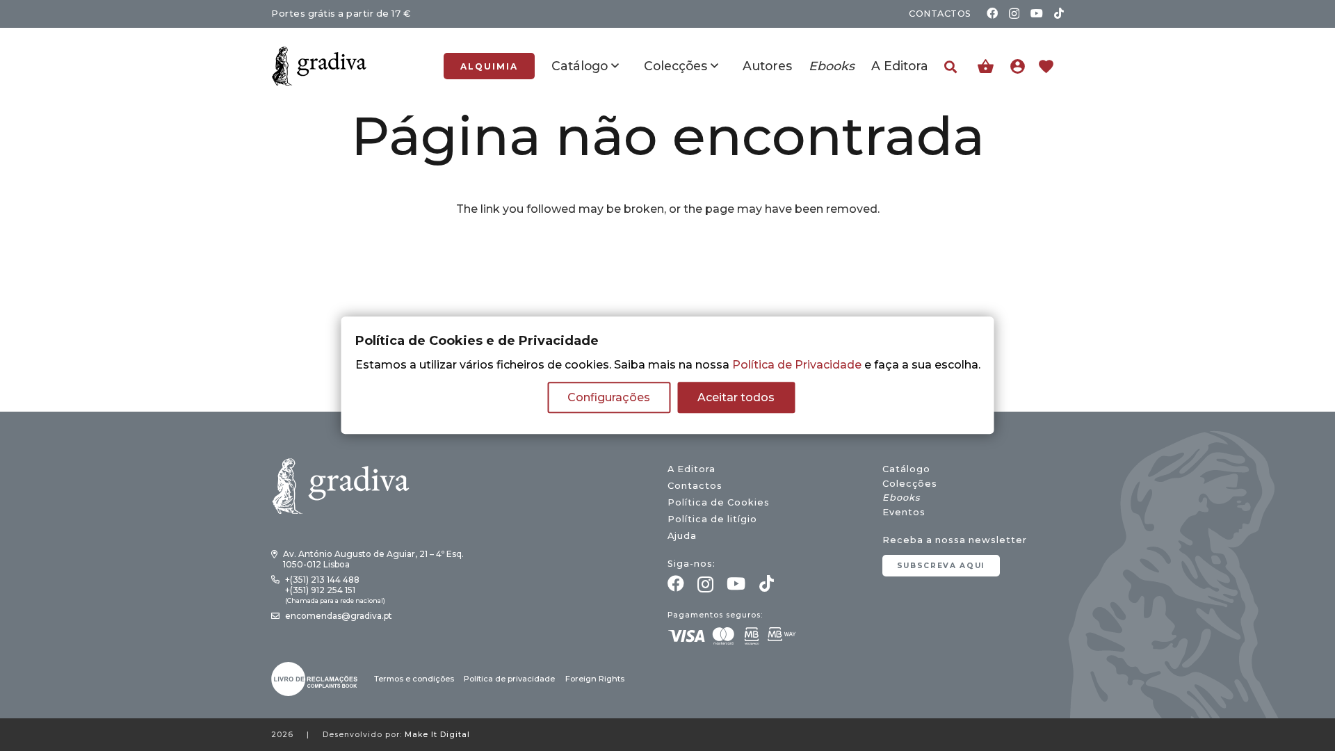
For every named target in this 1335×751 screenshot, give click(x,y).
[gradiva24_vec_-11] (319, 66)
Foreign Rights (594, 679)
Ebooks (901, 497)
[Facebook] (992, 13)
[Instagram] (1014, 14)
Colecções (909, 483)
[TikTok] (1059, 13)
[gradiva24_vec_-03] (314, 679)
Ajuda (682, 536)
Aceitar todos (736, 398)
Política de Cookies (719, 502)
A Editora (691, 469)
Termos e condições (414, 679)
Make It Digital (437, 734)
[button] (950, 67)
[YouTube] (1036, 13)
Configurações (608, 398)
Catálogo (906, 469)
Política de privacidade (509, 679)
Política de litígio (712, 519)
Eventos (903, 512)
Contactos (695, 486)
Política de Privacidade (796, 365)
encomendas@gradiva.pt (338, 616)
